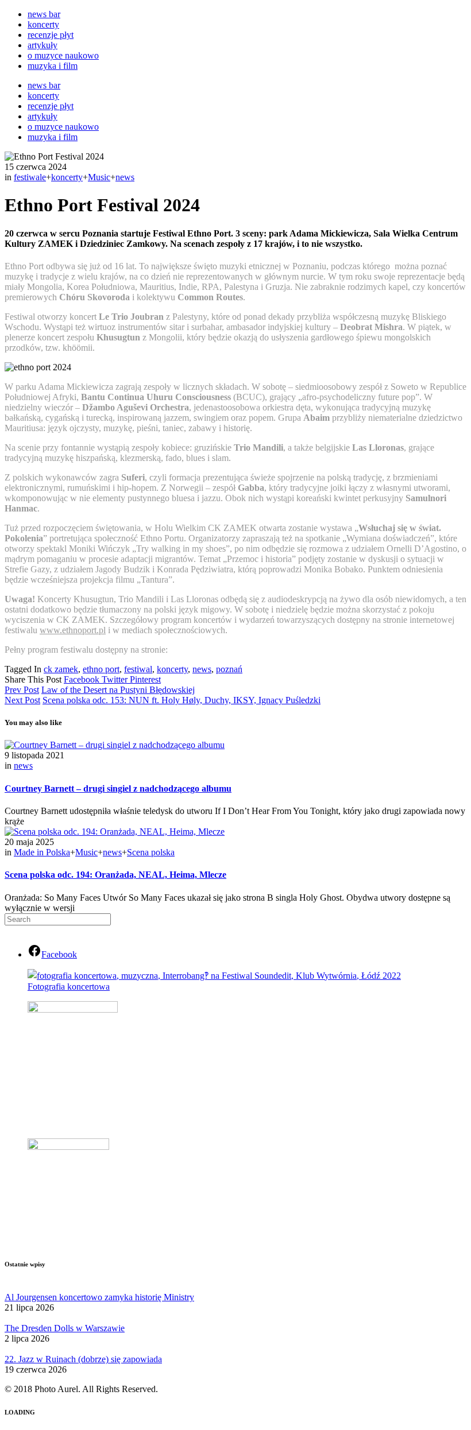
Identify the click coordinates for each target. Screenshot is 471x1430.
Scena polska (151, 852)
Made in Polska (42, 852)
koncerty (43, 24)
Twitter (116, 679)
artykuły (42, 45)
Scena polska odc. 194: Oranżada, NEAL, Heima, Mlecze (115, 874)
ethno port (101, 669)
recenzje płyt (51, 35)
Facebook (83, 679)
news (124, 177)
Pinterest (145, 679)
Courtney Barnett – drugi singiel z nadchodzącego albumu (118, 788)
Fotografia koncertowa (69, 986)
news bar (44, 14)
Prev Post (22, 690)
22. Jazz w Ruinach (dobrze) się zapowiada (83, 1359)
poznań (229, 669)
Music (99, 177)
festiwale (30, 177)
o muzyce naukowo (63, 55)
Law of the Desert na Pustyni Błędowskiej (118, 690)
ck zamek (61, 669)
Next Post (22, 700)
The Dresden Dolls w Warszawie (65, 1328)
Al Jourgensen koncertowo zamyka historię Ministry (99, 1297)
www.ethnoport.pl (73, 630)
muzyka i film (53, 66)
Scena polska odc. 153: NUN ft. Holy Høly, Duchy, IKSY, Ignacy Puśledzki (182, 700)
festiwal (138, 669)
